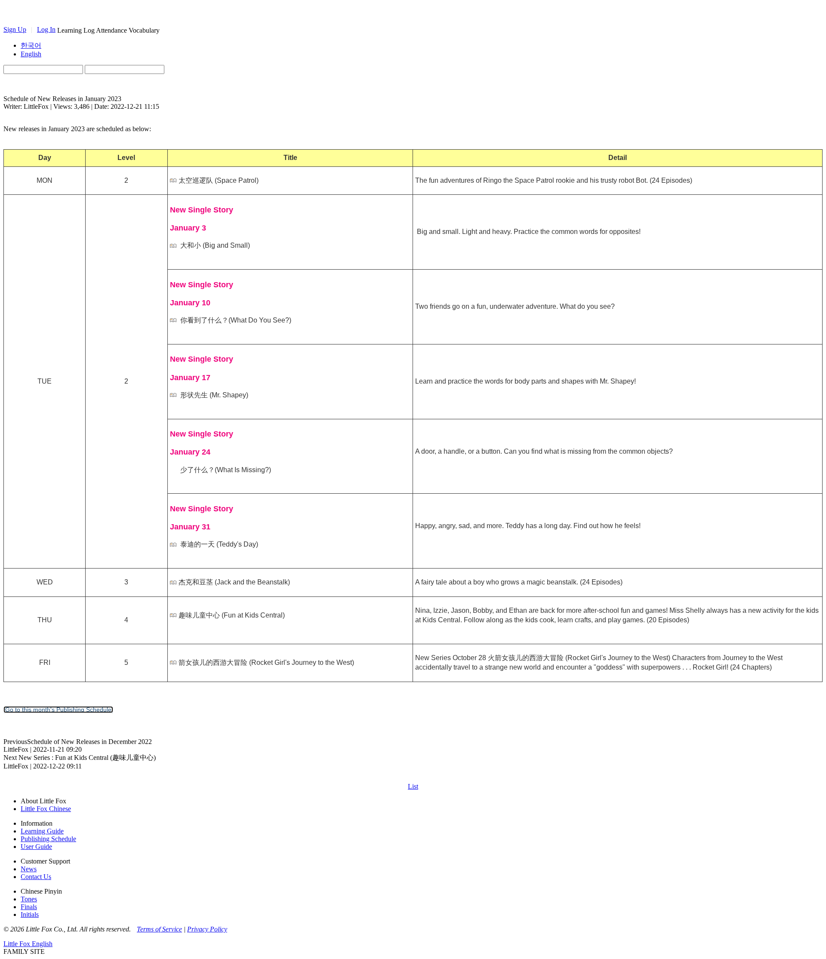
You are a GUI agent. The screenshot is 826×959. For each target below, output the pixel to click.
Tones (29, 899)
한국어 (31, 45)
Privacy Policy (207, 929)
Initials (30, 914)
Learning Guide (42, 831)
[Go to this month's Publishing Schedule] (58, 709)
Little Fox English (27, 943)
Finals (29, 906)
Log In (46, 29)
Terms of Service (159, 929)
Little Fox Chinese (46, 808)
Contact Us (36, 876)
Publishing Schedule (48, 838)
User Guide (36, 846)
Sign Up (14, 29)
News (29, 869)
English (31, 54)
